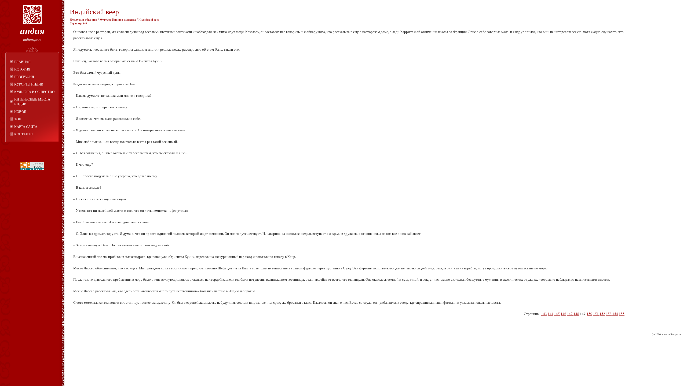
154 (615, 313)
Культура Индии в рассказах (118, 19)
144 (550, 313)
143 (544, 313)
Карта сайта (25, 126)
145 (557, 313)
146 (563, 313)
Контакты (23, 134)
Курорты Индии (28, 84)
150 (589, 313)
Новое (20, 111)
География (24, 76)
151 (596, 313)
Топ (17, 119)
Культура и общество (34, 91)
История (22, 69)
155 (621, 313)
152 (602, 313)
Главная (22, 61)
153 (609, 313)
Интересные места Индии (32, 101)
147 (570, 313)
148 (576, 313)
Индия (32, 30)
